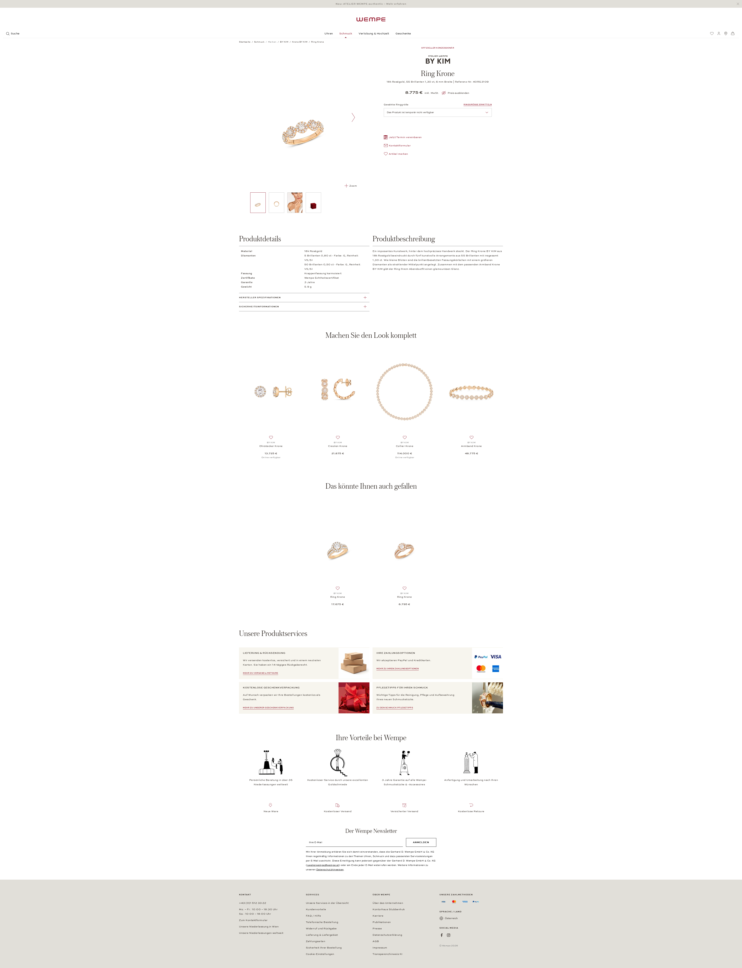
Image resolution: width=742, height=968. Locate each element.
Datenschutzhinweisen (330, 869)
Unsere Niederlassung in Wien (259, 926)
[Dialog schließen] (739, 4)
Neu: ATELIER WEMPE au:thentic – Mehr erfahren (371, 3)
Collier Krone (405, 446)
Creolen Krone (337, 446)
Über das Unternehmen (388, 903)
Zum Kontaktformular (253, 920)
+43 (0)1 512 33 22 (252, 903)
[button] (403, 137)
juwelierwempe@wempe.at (323, 865)
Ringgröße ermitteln (478, 104)
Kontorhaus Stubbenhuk (389, 909)
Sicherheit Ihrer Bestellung (324, 947)
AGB (376, 941)
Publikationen (382, 922)
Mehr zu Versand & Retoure (260, 673)
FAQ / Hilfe (313, 915)
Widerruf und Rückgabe (321, 928)
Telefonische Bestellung (322, 922)
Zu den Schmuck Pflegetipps (394, 708)
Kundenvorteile (316, 909)
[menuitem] (711, 33)
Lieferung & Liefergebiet (322, 934)
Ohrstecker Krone (271, 446)
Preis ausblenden (458, 93)
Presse (377, 928)
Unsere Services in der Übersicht (327, 903)
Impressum (380, 947)
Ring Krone (337, 596)
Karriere (378, 915)
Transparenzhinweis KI (387, 954)
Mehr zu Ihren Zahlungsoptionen (397, 669)
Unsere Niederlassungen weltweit (261, 933)
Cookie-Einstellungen (320, 954)
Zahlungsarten (315, 941)
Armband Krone (471, 446)
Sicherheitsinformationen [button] (259, 306)
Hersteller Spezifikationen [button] (260, 297)
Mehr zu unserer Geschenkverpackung (268, 708)
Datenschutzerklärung (387, 934)
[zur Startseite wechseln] (371, 19)
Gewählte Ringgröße (396, 104)
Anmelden (421, 842)
